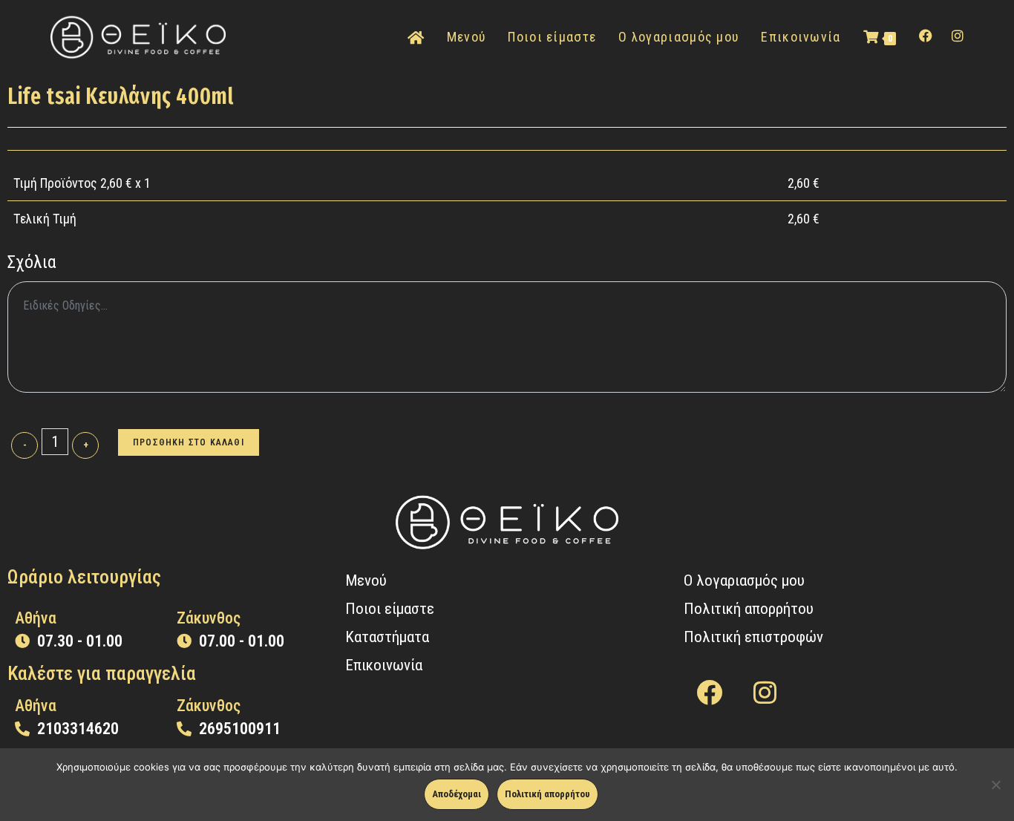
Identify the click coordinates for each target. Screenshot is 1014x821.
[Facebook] (710, 693)
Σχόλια (31, 262)
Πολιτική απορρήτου (547, 793)
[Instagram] (765, 693)
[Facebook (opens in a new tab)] (925, 36)
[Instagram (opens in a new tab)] (957, 36)
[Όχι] (995, 784)
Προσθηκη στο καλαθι (188, 442)
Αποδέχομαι (456, 793)
